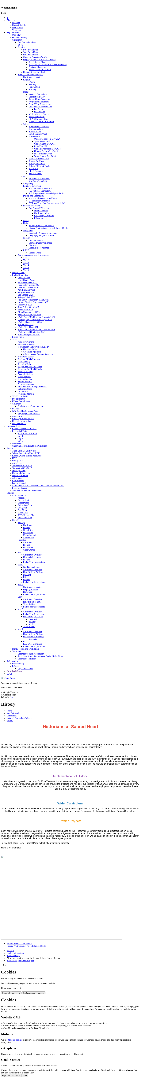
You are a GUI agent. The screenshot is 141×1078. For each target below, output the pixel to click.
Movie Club (23, 512)
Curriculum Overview (32, 77)
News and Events (14, 426)
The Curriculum (36, 129)
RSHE (26, 250)
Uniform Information (21, 473)
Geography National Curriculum (43, 233)
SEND (15, 339)
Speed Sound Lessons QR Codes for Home (48, 64)
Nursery (21, 522)
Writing (32, 82)
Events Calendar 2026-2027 (24, 428)
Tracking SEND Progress (29, 359)
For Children (39, 111)
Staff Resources (19, 423)
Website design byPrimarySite (20, 960)
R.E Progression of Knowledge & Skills (46, 193)
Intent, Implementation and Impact (43, 198)
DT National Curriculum (39, 201)
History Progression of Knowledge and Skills (48, 228)
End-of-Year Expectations (40, 104)
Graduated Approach (32, 352)
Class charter (28, 537)
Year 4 (26, 265)
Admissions (17, 478)
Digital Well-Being (26, 668)
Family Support (19, 483)
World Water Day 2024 (28, 327)
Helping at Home (30, 589)
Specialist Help (24, 364)
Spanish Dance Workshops (40, 243)
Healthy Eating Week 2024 (46, 151)
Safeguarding (12, 661)
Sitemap (10, 950)
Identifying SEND (26, 357)
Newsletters (17, 443)
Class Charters (24, 277)
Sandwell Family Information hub (26, 490)
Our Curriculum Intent (27, 42)
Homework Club (25, 517)
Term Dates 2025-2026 (22, 465)
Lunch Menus (18, 480)
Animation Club (25, 505)
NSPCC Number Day (38, 119)
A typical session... (26, 384)
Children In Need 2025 (28, 287)
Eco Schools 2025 (25, 295)
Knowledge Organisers (44, 215)
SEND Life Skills (20, 396)
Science (26, 124)
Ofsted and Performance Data (25, 411)
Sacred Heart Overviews (39, 99)
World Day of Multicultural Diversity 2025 (36, 317)
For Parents (39, 109)
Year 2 (26, 260)
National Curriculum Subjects (30, 74)
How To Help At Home (33, 572)
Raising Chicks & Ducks (39, 166)
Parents (10, 448)
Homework (28, 532)
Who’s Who (17, 27)
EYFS (20, 45)
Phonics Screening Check (34, 72)
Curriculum (17, 40)
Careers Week (35, 253)
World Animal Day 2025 (45, 144)
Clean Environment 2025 (29, 312)
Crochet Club (23, 500)
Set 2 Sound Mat (30, 52)
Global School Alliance (39, 248)
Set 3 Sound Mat (30, 55)
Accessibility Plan (25, 374)
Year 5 (26, 267)
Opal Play (16, 35)
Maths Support (29, 535)
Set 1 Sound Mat (30, 50)
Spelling (32, 89)
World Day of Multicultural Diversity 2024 (36, 329)
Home (9, 711)
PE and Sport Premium (22, 401)
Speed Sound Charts (37, 62)
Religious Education (32, 186)
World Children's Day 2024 (30, 322)
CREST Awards (36, 171)
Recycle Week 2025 (26, 292)
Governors (16, 404)
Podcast (21, 498)
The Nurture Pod (25, 379)
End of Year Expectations (34, 582)
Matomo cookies (15, 1040)
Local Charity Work (26, 280)
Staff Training (24, 361)
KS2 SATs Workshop (32, 644)
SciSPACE (33, 168)
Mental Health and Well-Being (25, 649)
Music (26, 220)
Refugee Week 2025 (26, 297)
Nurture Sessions (25, 381)
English (26, 79)
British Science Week (38, 134)
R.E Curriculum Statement (40, 188)
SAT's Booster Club (26, 515)
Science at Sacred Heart (39, 158)
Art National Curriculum (39, 178)
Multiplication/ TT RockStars (41, 121)
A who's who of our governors (31, 406)
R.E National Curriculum (40, 191)
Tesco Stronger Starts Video (24, 451)
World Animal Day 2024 (45, 156)
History (26, 223)
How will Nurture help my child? (32, 386)
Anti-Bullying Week (26, 290)
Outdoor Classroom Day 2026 (47, 139)
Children (10, 493)
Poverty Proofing (19, 37)
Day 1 (20, 436)
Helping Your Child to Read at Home (39, 59)
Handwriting (34, 87)
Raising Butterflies (37, 163)
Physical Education (31, 206)
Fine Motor (22, 510)
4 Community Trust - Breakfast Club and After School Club (38, 485)
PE (24, 577)
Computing (28, 183)
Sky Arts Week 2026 (38, 181)
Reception (22, 540)
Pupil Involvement (26, 342)
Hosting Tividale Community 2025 (33, 302)
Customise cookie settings (33, 993)
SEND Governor (25, 371)
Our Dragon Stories (31, 567)
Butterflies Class (25, 389)
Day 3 (20, 441)
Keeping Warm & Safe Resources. (27, 456)
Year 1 (26, 258)
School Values (18, 272)
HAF (14, 458)
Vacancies (16, 30)
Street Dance (23, 503)
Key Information (14, 32)
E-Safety (16, 666)
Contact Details (18, 25)
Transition (16, 651)
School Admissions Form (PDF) (26, 453)
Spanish (26, 238)
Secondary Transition (27, 659)
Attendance (17, 463)
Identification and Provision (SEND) (33, 347)
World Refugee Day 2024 (29, 334)
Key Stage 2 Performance (29, 413)
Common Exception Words (35, 57)
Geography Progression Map (41, 235)
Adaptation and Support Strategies (38, 354)
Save (25, 1075)
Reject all (6, 993)
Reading (32, 84)
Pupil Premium (18, 399)
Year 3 (26, 262)
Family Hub (17, 461)
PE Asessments (40, 218)
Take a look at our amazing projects (33, 255)
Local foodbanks (19, 488)
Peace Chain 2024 (25, 324)
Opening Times (18, 470)
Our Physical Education (39, 208)
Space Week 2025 (42, 141)
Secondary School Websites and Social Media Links (40, 656)
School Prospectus (20, 475)
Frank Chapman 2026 (27, 433)
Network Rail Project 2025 (29, 314)
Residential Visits (19, 431)
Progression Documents (39, 102)
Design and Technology (33, 196)
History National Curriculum (41, 225)
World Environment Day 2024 (47, 149)
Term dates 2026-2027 (22, 468)
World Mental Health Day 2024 (31, 332)
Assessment (17, 416)
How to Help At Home (33, 616)
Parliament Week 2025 (27, 282)
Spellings (27, 574)
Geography (28, 230)
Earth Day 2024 (41, 146)
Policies (15, 409)
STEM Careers (35, 173)
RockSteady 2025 (25, 309)
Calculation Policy (37, 97)
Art (24, 176)
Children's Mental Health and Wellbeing (29, 446)
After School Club (20, 495)
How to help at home (32, 557)
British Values (18, 337)
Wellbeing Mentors (26, 394)
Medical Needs (24, 376)
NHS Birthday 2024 (43, 154)
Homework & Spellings (33, 636)
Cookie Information (15, 953)
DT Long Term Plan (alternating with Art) (47, 203)
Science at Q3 (35, 131)
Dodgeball (22, 508)
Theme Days (34, 136)
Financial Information (21, 421)
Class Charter (29, 550)
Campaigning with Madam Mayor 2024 (35, 319)
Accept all (16, 993)
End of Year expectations (34, 562)
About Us (11, 20)
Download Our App (15, 671)
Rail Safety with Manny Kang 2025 (33, 300)
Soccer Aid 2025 (25, 305)
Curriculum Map (41, 213)
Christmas (33, 245)
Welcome (16, 22)
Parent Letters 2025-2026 (40, 69)
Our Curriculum (36, 240)
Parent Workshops (36, 116)
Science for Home (36, 161)
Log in (9, 673)
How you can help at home (40, 106)
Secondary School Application (31, 654)
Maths (26, 92)
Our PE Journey (41, 210)
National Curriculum (38, 94)
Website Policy (13, 955)
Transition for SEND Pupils (30, 369)
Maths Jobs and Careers (39, 114)
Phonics (21, 47)
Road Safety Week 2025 (28, 285)
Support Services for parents (30, 366)
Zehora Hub (23, 391)
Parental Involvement (27, 344)
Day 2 (20, 438)
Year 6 (26, 270)
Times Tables (29, 604)
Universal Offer (30, 349)
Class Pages (17, 520)
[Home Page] (8, 678)
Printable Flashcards (37, 67)
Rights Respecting (20, 275)
